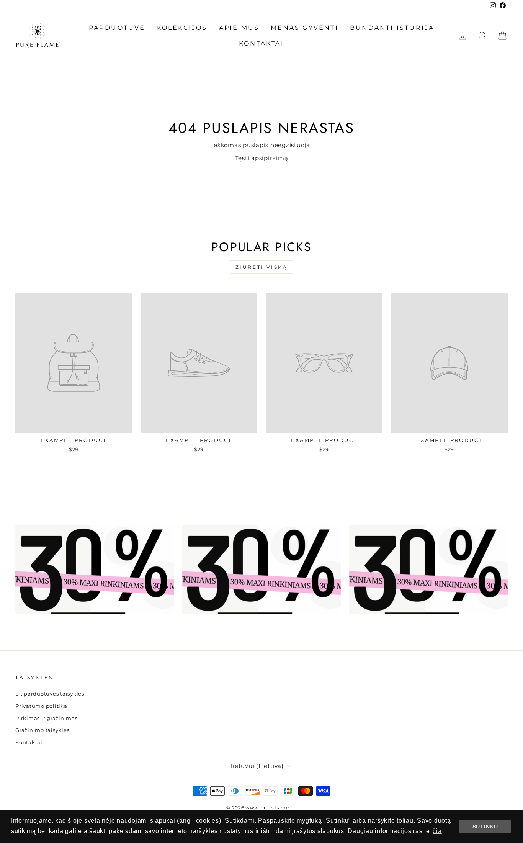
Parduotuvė (117, 27)
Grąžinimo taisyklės (42, 730)
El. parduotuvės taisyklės (49, 694)
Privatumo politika (41, 706)
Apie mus (239, 27)
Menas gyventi (304, 27)
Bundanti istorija (392, 27)
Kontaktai (261, 43)
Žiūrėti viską (261, 267)
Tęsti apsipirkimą (261, 158)
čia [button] (437, 831)
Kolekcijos (182, 27)
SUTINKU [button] (485, 826)
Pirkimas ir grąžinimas (46, 718)
